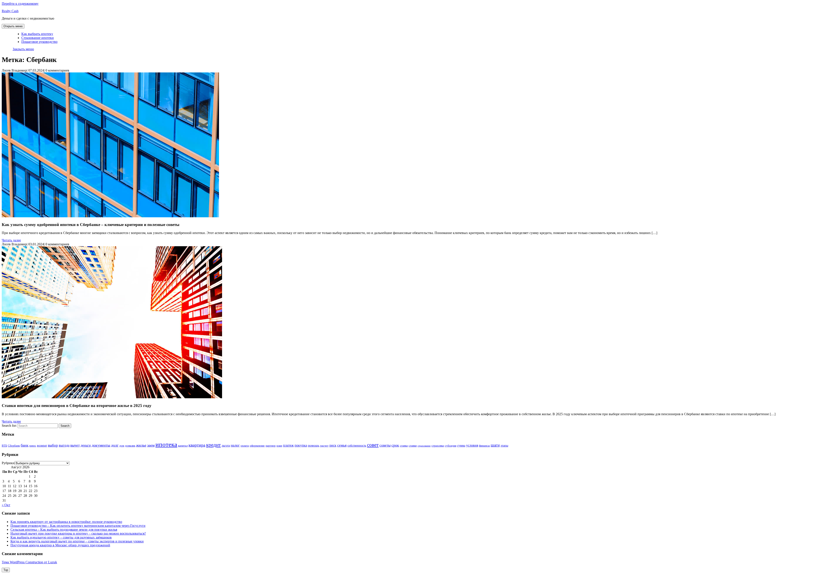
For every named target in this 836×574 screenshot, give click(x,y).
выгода (64, 445)
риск (332, 445)
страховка (437, 445)
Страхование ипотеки (37, 38)
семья (342, 445)
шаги (495, 445)
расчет (324, 445)
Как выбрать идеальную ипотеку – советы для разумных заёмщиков (61, 537)
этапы (504, 445)
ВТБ (4, 445)
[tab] (13, 26)
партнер (271, 445)
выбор (53, 445)
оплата (245, 445)
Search (65, 425)
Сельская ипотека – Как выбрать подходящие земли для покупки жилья (63, 529)
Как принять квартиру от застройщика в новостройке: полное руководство (66, 522)
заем (151, 445)
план (279, 445)
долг (114, 445)
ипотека (166, 444)
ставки (413, 445)
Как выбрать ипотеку (37, 34)
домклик (130, 445)
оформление (257, 445)
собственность (356, 445)
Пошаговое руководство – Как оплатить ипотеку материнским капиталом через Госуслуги (77, 525)
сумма (461, 445)
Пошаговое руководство (39, 42)
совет (373, 445)
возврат (42, 445)
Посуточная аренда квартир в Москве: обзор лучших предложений (60, 545)
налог (235, 445)
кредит (213, 445)
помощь (313, 445)
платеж (288, 445)
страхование (424, 446)
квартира (197, 445)
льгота (226, 445)
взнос (32, 445)
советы (385, 445)
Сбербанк (14, 445)
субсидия (450, 445)
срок (395, 445)
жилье (141, 445)
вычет (75, 445)
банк (25, 445)
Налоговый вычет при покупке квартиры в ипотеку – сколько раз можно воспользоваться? (78, 533)
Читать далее (11, 240)
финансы (484, 445)
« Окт (6, 505)
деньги (86, 445)
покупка (301, 445)
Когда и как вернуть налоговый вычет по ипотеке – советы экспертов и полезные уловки (77, 541)
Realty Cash (10, 11)
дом (121, 445)
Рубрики (8, 463)
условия (472, 445)
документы (101, 445)
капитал (183, 445)
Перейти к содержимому (20, 3)
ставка (404, 445)
